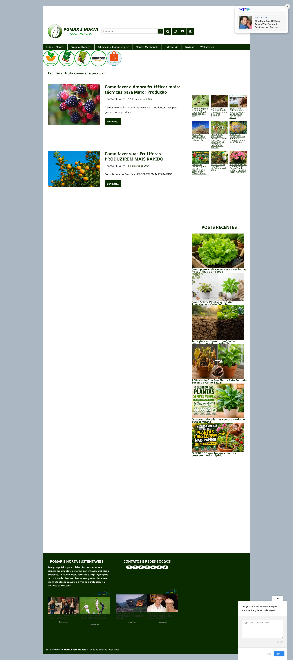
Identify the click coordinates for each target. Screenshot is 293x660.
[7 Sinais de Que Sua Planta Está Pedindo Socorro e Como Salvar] (218, 361)
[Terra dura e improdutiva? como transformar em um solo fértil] (218, 322)
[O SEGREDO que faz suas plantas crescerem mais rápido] (218, 437)
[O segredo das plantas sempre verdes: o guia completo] (218, 401)
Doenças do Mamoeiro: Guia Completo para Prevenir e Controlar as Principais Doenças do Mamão (219, 141)
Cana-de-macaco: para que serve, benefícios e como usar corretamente (199, 169)
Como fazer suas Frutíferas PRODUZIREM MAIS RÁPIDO (134, 156)
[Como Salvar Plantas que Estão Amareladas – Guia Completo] (218, 287)
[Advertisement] (134, 12)
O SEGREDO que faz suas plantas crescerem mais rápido (214, 454)
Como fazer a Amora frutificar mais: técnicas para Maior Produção (142, 89)
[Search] (160, 31)
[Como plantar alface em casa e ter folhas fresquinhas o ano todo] (218, 251)
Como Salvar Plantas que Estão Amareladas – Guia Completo (212, 303)
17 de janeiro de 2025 (140, 99)
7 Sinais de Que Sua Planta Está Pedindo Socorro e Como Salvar (219, 381)
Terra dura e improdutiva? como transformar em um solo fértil (213, 342)
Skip (269, 654)
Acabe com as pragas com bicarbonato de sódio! (219, 167)
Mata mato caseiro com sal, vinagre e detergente (199, 137)
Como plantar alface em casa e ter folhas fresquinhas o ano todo (219, 270)
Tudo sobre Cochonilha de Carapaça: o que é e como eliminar (219, 112)
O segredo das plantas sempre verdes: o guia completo (218, 420)
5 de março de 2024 (138, 165)
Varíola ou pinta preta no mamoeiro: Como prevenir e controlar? (237, 138)
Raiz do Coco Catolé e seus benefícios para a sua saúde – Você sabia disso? (238, 113)
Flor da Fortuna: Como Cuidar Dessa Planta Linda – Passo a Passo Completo (238, 168)
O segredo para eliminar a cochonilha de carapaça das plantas (200, 112)
